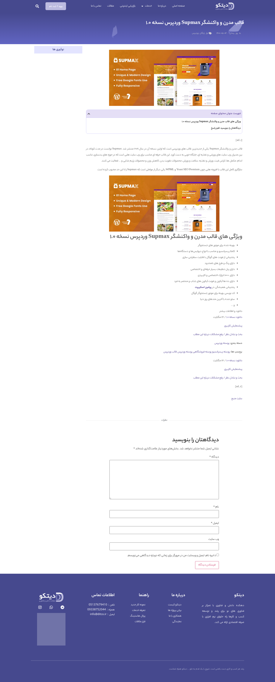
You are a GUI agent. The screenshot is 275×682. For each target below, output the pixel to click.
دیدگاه (214, 457)
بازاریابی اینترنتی (127, 6)
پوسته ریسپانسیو (221, 352)
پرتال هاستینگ (137, 616)
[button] (37, 6)
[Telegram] (62, 607)
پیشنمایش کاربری (233, 326)
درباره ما (162, 6)
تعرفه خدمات (138, 610)
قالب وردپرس (170, 352)
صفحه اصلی (178, 6)
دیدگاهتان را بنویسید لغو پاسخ (226, 128)
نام (216, 507)
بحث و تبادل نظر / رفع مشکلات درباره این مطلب (217, 334)
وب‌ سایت (213, 539)
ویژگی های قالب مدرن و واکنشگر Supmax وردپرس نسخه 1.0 (211, 122)
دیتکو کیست (174, 605)
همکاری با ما (175, 616)
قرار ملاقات (140, 622)
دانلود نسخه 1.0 (234, 317)
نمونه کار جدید (138, 605)
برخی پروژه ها (174, 610)
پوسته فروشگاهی (202, 352)
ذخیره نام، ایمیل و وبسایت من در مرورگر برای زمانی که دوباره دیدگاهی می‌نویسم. (171, 555)
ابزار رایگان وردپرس (200, 33)
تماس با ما (96, 6)
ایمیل (215, 523)
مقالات (110, 6)
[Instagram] (40, 607)
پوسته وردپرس (221, 343)
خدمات (148, 6)
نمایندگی (176, 622)
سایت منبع (236, 399)
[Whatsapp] (51, 607)
